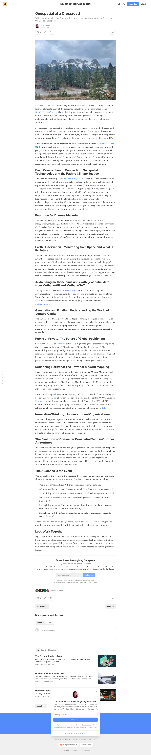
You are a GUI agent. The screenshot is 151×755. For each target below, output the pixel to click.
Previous (43, 606)
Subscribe (133, 4)
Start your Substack (69, 745)
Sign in (144, 4)
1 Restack (60, 591)
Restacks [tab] (50, 622)
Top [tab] (38, 650)
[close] (96, 692)
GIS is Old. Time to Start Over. (50, 673)
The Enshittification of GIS (48, 656)
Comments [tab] (40, 622)
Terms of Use (86, 725)
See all (39, 706)
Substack (64, 750)
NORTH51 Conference (46, 112)
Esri (59, 138)
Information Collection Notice (75, 727)
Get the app (86, 745)
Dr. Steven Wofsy (67, 290)
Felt (55, 394)
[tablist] (44, 622)
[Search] (119, 4)
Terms (80, 739)
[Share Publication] (124, 4)
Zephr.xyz (60, 343)
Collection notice (90, 739)
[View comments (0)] (45, 32)
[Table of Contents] (2, 377)
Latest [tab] (43, 650)
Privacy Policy (92, 727)
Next (109, 606)
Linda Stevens (46, 25)
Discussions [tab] (52, 650)
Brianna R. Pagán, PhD (74, 178)
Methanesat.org (42, 304)
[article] (75, 661)
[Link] (32, 172)
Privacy (74, 739)
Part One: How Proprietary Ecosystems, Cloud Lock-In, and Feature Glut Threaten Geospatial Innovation (62, 660)
